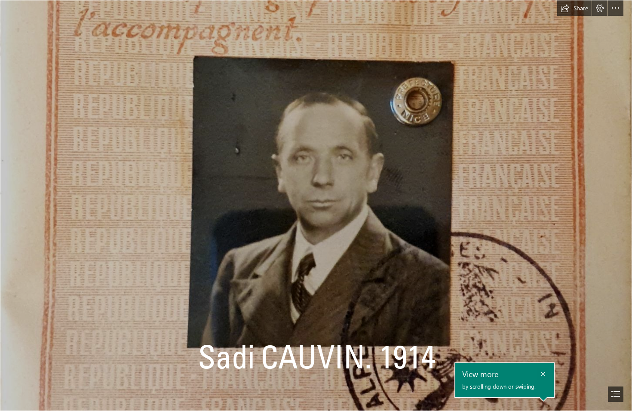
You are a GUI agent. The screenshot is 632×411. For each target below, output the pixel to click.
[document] (316, 205)
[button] (574, 8)
